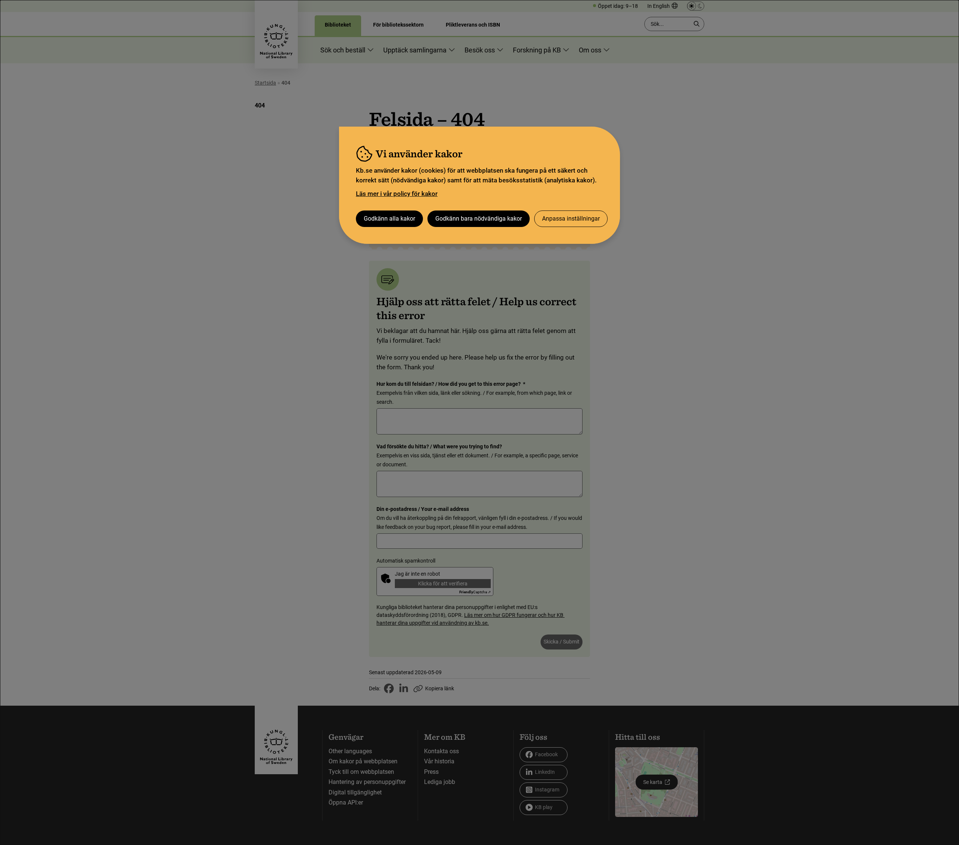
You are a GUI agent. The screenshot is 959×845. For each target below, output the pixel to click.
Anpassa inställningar (571, 218)
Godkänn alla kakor (389, 218)
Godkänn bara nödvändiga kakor (478, 218)
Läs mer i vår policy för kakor (397, 193)
